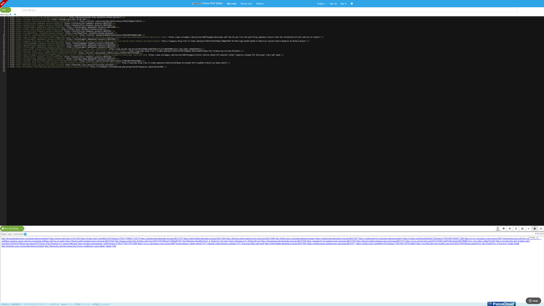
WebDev (260, 3)
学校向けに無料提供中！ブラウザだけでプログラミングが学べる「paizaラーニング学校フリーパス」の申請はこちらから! (56, 304)
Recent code (246, 3)
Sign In (344, 3)
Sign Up (333, 3)
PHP (4, 9)
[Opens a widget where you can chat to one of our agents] (533, 301)
